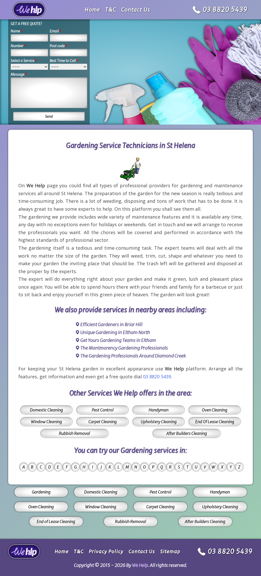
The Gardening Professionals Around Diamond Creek (133, 356)
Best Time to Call (64, 60)
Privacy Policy (106, 551)
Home (92, 9)
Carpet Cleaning (102, 421)
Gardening (41, 491)
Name (16, 31)
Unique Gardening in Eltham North (115, 332)
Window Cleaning (46, 421)
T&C (110, 9)
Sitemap (170, 551)
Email (55, 31)
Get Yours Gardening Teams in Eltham (118, 340)
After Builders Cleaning (186, 433)
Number (18, 46)
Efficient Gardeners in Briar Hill (111, 324)
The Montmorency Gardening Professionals (124, 348)
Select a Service (24, 60)
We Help (140, 565)
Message (19, 74)
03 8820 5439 (225, 10)
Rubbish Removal (74, 433)
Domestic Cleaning (46, 409)
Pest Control (102, 409)
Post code (58, 46)
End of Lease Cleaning (56, 521)
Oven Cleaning (214, 409)
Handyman (158, 409)
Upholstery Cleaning (159, 421)
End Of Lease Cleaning (214, 421)
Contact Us (135, 9)
